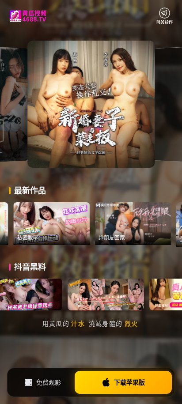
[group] (69, 223)
